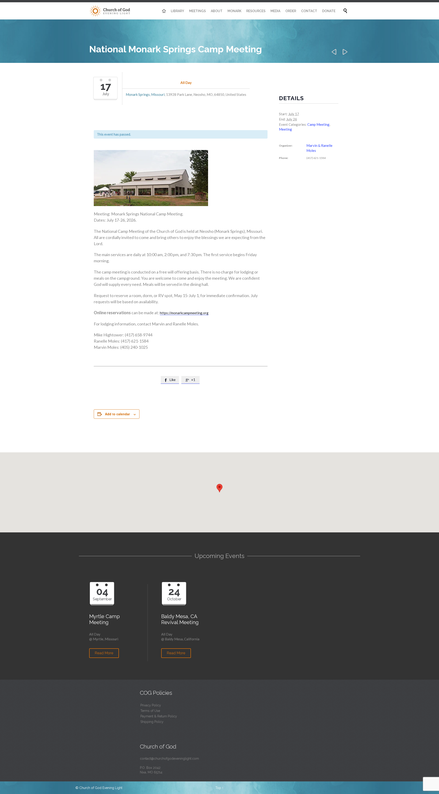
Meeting (285, 129)
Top (218, 788)
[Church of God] (109, 10)
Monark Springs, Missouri (145, 94)
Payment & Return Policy (158, 716)
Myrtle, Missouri (105, 639)
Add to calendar (117, 414)
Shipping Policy (151, 722)
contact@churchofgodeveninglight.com (169, 758)
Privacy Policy (150, 705)
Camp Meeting (318, 124)
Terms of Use (150, 711)
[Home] (164, 11)
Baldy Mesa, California (182, 639)
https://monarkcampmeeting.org (184, 313)
